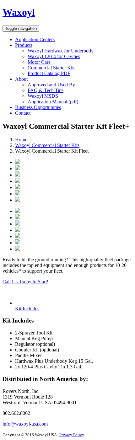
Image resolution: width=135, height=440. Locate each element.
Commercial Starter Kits (51, 67)
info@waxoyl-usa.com (25, 423)
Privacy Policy (71, 434)
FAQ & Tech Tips (45, 90)
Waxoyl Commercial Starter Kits (47, 145)
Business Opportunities (38, 107)
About (21, 79)
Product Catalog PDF (49, 73)
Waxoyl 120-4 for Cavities (54, 56)
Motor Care (39, 62)
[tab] (27, 308)
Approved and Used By (51, 84)
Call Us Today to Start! (25, 281)
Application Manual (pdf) (53, 101)
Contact (22, 113)
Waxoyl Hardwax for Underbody (61, 50)
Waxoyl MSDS (43, 96)
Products (23, 45)
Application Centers (35, 39)
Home (21, 139)
